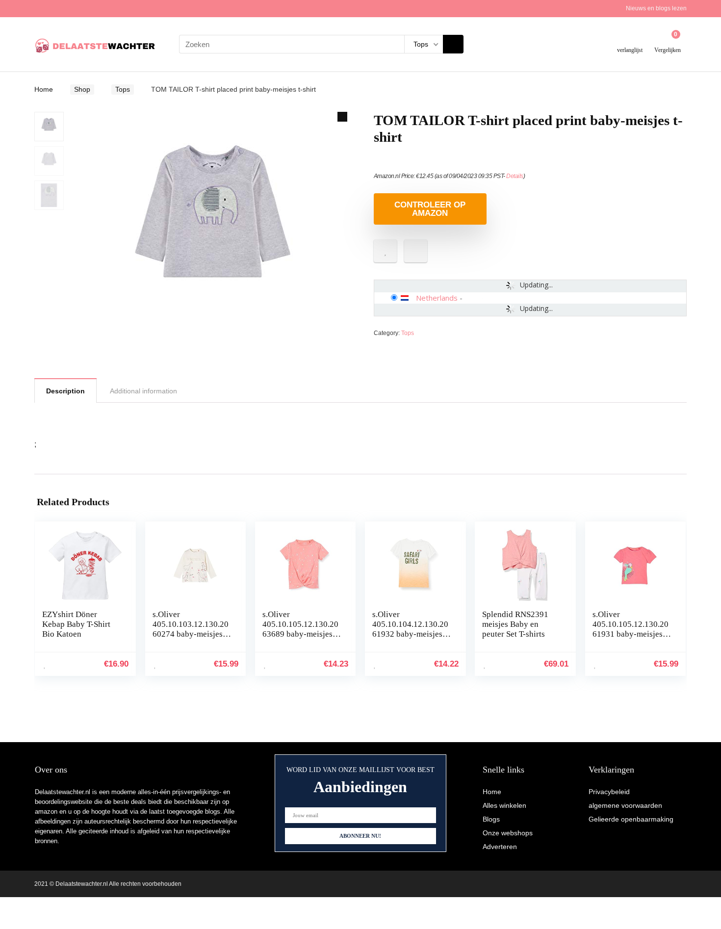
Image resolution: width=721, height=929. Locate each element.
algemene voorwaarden (625, 805)
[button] (342, 117)
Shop (82, 89)
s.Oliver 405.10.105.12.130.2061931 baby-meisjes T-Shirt (630, 629)
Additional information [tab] (143, 391)
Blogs (491, 819)
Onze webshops (508, 833)
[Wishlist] (630, 40)
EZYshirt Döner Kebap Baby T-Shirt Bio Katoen (76, 624)
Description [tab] (65, 391)
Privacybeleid (609, 792)
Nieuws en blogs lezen (656, 8)
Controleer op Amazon (429, 209)
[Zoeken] (453, 44)
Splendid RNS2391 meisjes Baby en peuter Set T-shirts (515, 624)
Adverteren (500, 847)
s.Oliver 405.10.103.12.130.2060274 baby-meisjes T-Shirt (191, 629)
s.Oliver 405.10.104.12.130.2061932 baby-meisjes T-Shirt (410, 629)
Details (514, 176)
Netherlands (437, 298)
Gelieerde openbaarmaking (631, 819)
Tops (122, 89)
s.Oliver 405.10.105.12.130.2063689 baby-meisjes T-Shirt (300, 629)
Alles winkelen (504, 805)
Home (43, 89)
